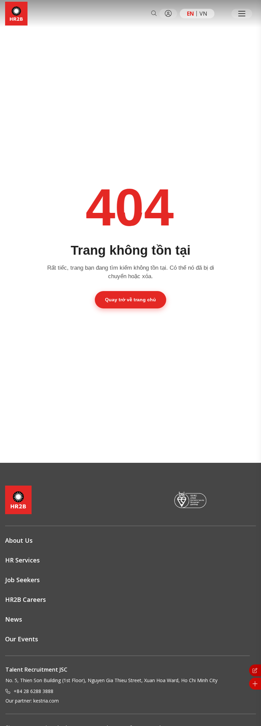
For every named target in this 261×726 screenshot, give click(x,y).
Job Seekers (22, 580)
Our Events (21, 639)
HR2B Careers (25, 599)
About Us (19, 540)
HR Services (22, 560)
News (13, 619)
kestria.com (46, 700)
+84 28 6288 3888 (33, 691)
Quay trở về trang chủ (130, 299)
